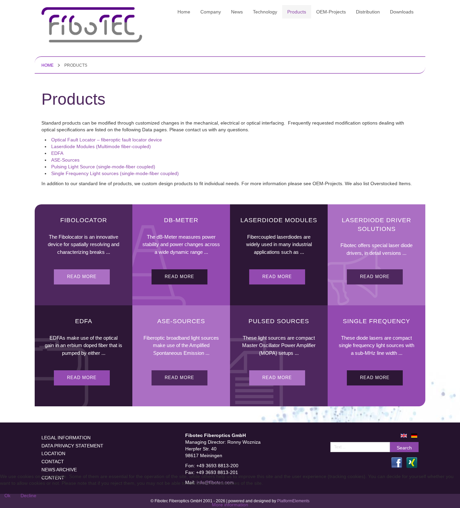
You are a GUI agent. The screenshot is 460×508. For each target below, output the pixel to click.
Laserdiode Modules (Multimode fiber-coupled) (101, 146)
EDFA (57, 153)
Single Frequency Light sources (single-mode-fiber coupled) (115, 173)
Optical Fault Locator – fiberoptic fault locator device (106, 139)
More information (230, 504)
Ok (7, 495)
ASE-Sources (65, 160)
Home (47, 65)
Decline (28, 495)
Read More (82, 276)
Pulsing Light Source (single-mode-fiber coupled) (103, 166)
